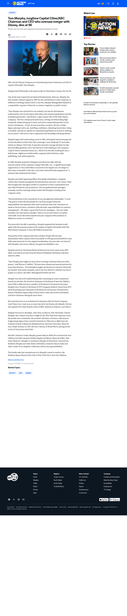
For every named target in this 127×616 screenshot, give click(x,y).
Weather (36, 480)
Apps (35, 493)
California (82, 480)
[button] (8, 3)
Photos (35, 489)
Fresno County (59, 477)
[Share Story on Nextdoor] (61, 34)
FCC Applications (97, 507)
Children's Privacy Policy (35, 507)
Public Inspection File (85, 507)
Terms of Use (62, 507)
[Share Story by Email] (65, 34)
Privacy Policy (10, 507)
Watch (35, 486)
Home (35, 477)
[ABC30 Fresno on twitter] (14, 500)
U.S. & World (83, 477)
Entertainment (83, 489)
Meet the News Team (110, 480)
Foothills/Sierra (59, 486)
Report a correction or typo (16, 360)
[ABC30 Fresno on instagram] (19, 500)
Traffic (35, 483)
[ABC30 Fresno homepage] (18, 3)
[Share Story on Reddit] (56, 34)
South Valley (58, 483)
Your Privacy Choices (21, 507)
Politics (81, 483)
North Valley (58, 480)
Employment (108, 486)
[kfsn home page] (12, 477)
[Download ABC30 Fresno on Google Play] (114, 499)
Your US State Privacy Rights (50, 507)
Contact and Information (112, 477)
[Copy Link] (70, 34)
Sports (81, 486)
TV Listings (107, 489)
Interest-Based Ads (73, 507)
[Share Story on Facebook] (47, 34)
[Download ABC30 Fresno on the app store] (104, 499)
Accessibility (108, 483)
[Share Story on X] (51, 34)
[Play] (101, 26)
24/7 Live (31, 3)
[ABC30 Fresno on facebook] (9, 500)
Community (83, 493)
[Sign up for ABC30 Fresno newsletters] (23, 500)
